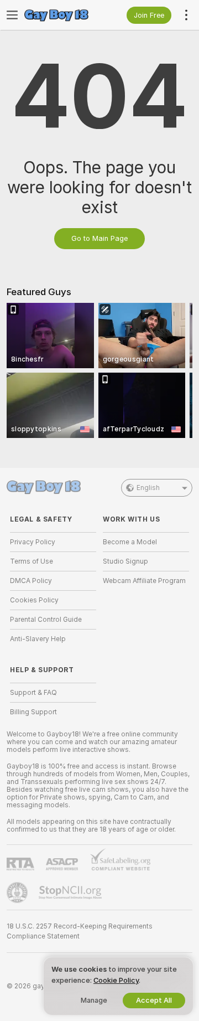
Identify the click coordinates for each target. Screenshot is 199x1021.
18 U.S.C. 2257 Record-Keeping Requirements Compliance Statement (80, 931)
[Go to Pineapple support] (18, 892)
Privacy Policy (32, 542)
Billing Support (33, 712)
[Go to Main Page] (62, 15)
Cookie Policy (116, 980)
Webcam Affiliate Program (144, 581)
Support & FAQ (33, 693)
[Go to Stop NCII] (71, 892)
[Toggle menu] (12, 15)
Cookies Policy (34, 600)
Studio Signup (125, 561)
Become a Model (130, 542)
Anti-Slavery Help (38, 639)
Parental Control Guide (46, 619)
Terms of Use (31, 561)
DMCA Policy (31, 581)
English (148, 488)
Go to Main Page (99, 238)
